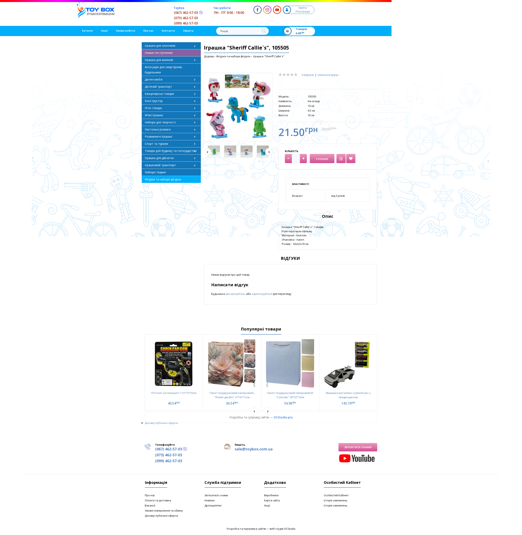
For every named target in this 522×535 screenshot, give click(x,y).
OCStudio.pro (283, 417)
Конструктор (154, 101)
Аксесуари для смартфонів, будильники (163, 69)
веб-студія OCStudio (282, 529)
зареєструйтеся (262, 294)
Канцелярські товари (159, 94)
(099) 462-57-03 (186, 23)
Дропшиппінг (213, 505)
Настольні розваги (158, 129)
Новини (210, 500)
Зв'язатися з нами (358, 447)
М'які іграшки (154, 115)
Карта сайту (272, 500)
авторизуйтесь (236, 294)
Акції (267, 505)
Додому (209, 56)
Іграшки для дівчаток (159, 158)
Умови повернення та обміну (164, 510)
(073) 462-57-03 (186, 18)
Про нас (150, 495)
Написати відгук (328, 75)
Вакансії (150, 505)
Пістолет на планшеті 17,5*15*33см (173, 393)
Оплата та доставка (158, 500)
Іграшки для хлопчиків (160, 46)
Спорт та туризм (156, 144)
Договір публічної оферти (161, 423)
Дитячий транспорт (158, 86)
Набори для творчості (160, 122)
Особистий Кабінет (336, 495)
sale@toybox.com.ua (254, 449)
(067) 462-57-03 (186, 12)
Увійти (302, 8)
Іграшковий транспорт (160, 165)
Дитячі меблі (154, 79)
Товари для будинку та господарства (171, 151)
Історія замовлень (335, 500)
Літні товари (153, 108)
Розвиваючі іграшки (158, 136)
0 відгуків (308, 75)
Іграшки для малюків (159, 60)
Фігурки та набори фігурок (233, 56)
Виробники (271, 495)
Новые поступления (159, 53)
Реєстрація (303, 11)
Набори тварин (155, 172)
